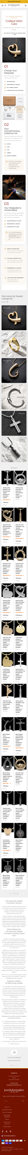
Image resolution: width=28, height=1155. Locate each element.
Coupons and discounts (7, 1123)
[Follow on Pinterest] (10, 1131)
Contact (7, 1119)
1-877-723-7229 (14, 1083)
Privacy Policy (4, 1149)
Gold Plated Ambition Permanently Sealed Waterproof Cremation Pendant (19, 642)
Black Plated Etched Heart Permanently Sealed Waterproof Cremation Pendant (6, 880)
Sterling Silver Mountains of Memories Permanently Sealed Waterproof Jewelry (19, 492)
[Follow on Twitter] (7, 1131)
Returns (21, 1149)
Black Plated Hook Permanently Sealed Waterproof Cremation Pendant (6, 739)
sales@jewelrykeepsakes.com (14, 1084)
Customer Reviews (7, 1112)
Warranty (11, 1149)
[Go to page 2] (17, 893)
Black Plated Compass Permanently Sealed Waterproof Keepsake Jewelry (19, 845)
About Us (7, 1107)
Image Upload (7, 1126)
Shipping (16, 1149)
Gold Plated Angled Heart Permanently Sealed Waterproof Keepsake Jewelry (6, 674)
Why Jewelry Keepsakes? (7, 1115)
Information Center (7, 1109)
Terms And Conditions (6, 1150)
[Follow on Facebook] (3, 1131)
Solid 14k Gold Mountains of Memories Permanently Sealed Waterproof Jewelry (19, 777)
